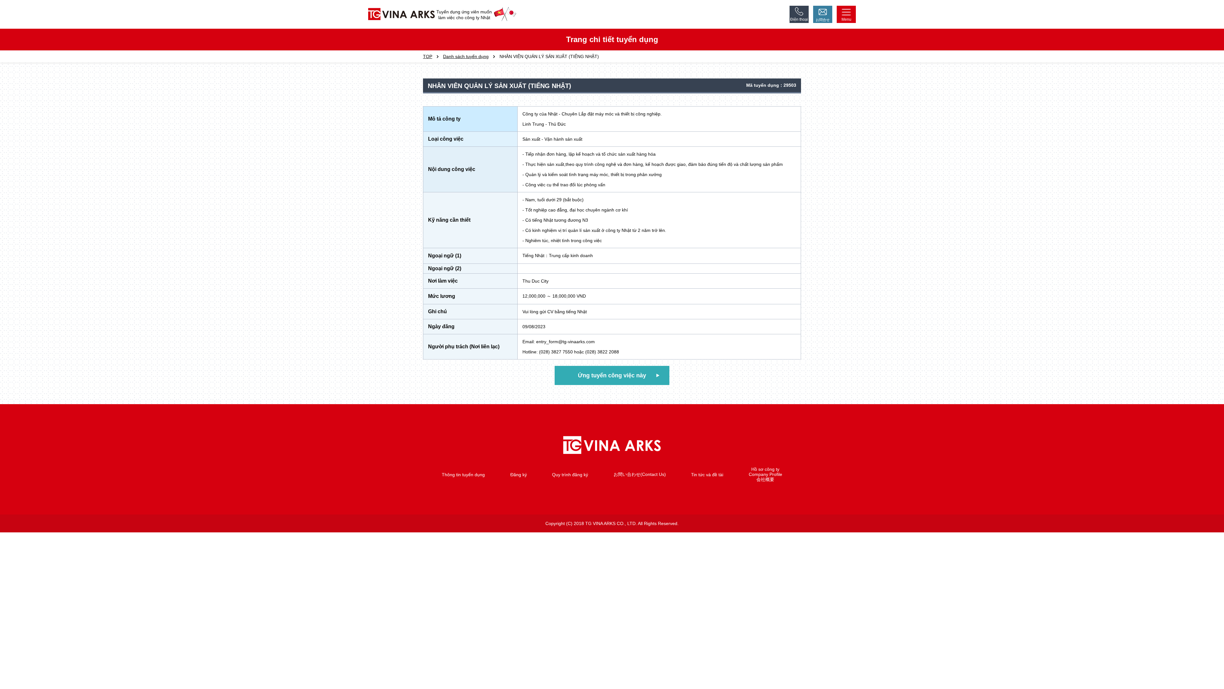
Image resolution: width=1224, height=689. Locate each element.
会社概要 (765, 479)
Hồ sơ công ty (765, 469)
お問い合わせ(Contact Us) (640, 474)
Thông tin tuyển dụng (463, 474)
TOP (427, 56)
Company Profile (765, 474)
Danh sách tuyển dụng (466, 56)
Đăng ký (518, 474)
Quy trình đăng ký (570, 474)
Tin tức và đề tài (707, 474)
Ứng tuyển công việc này (612, 375)
